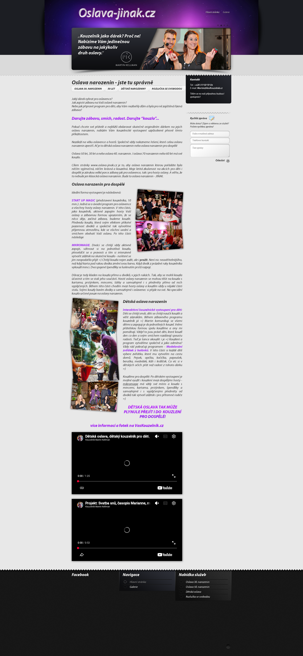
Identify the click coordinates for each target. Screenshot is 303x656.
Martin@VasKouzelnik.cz (210, 88)
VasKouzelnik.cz (149, 425)
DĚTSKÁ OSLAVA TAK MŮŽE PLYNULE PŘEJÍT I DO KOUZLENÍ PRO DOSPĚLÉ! (152, 412)
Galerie (226, 12)
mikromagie (130, 384)
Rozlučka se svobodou (198, 596)
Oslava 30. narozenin (198, 582)
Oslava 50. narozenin (198, 587)
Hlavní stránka (212, 12)
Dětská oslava (193, 591)
